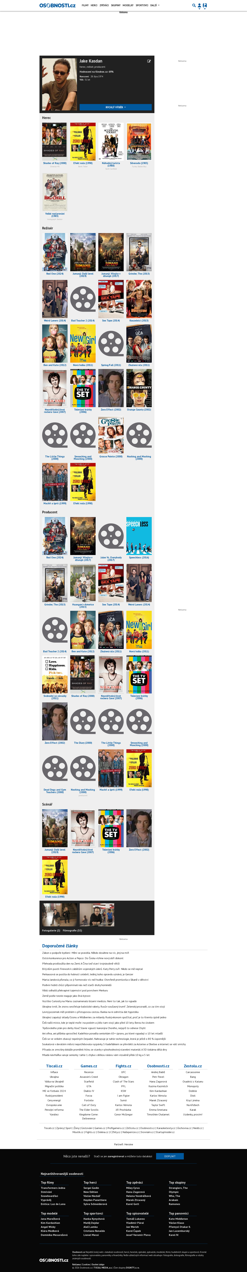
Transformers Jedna (53, 1187)
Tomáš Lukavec (135, 1218)
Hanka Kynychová (94, 1218)
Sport (69, 1128)
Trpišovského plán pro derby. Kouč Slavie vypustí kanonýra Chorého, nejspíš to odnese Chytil (94, 1028)
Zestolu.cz (193, 1066)
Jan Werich (132, 1226)
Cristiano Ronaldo (94, 1231)
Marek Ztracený (158, 1100)
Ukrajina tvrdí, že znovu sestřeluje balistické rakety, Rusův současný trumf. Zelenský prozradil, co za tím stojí (103, 1006)
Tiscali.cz (54, 1066)
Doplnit (170, 1156)
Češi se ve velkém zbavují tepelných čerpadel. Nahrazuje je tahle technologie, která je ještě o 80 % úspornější (104, 1038)
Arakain (173, 1200)
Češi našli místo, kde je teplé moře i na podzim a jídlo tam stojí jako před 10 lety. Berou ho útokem (98, 1022)
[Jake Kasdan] (59, 84)
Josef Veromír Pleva (138, 1235)
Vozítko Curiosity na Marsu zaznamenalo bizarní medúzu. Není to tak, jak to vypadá (89, 1001)
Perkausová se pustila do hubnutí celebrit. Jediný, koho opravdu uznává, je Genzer (87, 974)
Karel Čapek (133, 1231)
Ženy (76, 1128)
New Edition (91, 1192)
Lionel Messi (91, 1235)
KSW (123, 1091)
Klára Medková (50, 1231)
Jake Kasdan (91, 61)
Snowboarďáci (49, 1196)
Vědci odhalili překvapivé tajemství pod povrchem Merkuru (75, 990)
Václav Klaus (176, 1222)
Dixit (193, 1095)
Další (153, 5)
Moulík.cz (77, 1132)
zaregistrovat (116, 1156)
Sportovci (142, 5)
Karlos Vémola (123, 1105)
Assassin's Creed (89, 1076)
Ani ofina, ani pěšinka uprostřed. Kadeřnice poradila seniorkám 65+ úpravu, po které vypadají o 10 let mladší (102, 1033)
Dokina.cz (102, 1132)
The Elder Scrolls (88, 1109)
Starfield (89, 1081)
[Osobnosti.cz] (57, 5)
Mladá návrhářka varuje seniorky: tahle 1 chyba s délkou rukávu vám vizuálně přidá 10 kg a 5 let (96, 1055)
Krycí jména (192, 1100)
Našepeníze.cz (130, 1132)
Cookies (86, 1264)
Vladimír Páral (135, 1222)
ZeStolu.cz (132, 1128)
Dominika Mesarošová (54, 1235)
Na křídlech (193, 1105)
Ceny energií (54, 1100)
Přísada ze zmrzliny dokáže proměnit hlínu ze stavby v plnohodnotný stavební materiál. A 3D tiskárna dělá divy (104, 1049)
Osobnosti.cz (158, 1066)
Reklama (76, 1264)
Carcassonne (193, 1072)
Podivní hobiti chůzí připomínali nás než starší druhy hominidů (77, 985)
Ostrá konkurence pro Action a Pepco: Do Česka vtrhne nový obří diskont (83, 958)
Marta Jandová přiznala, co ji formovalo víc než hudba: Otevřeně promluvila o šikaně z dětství (95, 979)
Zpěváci (104, 5)
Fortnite (89, 1100)
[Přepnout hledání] (194, 5)
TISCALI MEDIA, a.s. (103, 1267)
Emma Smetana (158, 1109)
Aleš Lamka (91, 1226)
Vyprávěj (46, 1200)
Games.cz (89, 1066)
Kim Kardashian (158, 1091)
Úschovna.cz (184, 1128)
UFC (123, 1072)
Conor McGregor (123, 1114)
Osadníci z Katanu (193, 1081)
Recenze (89, 1072)
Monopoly (193, 1086)
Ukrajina (54, 1076)
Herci (94, 5)
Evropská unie (54, 1105)
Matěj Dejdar (91, 1222)
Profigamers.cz (115, 1128)
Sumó (123, 1100)
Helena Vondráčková (138, 1196)
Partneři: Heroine (123, 1144)
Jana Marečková (50, 1218)
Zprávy (60, 1128)
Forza (89, 1095)
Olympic (174, 1192)
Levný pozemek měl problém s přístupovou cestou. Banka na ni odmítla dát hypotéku (90, 1012)
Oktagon (123, 1076)
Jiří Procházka (123, 1109)
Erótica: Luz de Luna (53, 1204)
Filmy (85, 5)
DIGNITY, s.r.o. (133, 1267)
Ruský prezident (54, 1095)
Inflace (54, 1072)
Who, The (174, 1196)
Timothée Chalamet (158, 1114)
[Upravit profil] (149, 61)
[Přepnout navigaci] (199, 5)
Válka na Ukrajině (54, 1081)
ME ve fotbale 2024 (54, 1091)
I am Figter (123, 1095)
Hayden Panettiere (95, 1200)
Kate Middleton (178, 1218)
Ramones (174, 1204)
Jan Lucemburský (179, 1231)
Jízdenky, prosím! (192, 1114)
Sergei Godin (91, 1187)
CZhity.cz (115, 1132)
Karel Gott (132, 1204)
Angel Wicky (48, 1226)
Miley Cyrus (133, 1187)
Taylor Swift (158, 1105)
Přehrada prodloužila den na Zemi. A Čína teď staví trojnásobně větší (81, 963)
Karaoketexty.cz (166, 1128)
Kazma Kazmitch (158, 1086)
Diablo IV (89, 1091)
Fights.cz (123, 1066)
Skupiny (115, 5)
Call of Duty (89, 1105)
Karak (193, 1109)
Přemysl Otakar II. (180, 1226)
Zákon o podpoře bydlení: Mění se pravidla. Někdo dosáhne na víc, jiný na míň (85, 952)
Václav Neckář (92, 1196)
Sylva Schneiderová (95, 1204)
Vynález (54, 1114)
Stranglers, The (178, 1187)
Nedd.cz (197, 1128)
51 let (87, 79)
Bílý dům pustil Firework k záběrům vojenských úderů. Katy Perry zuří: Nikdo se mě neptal (92, 969)
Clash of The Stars (123, 1081)
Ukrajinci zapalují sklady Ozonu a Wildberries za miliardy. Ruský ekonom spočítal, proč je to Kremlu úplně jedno (104, 1017)
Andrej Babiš (158, 1072)
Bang (193, 1076)
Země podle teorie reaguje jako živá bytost (66, 995)
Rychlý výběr (115, 107)
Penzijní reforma (54, 1109)
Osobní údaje (98, 1264)
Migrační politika (54, 1086)
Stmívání (46, 1192)
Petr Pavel (158, 1076)
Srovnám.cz (147, 1132)
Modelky (128, 5)
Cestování (87, 1128)
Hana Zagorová (158, 1081)
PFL (123, 1086)
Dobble (193, 1091)
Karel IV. (174, 1235)
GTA (89, 1086)
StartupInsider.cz (165, 1132)
